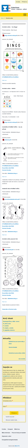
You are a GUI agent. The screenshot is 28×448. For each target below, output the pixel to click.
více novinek (22, 359)
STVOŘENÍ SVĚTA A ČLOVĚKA (10, 77)
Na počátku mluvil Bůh (8, 168)
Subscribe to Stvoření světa (9, 309)
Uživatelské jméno (7, 401)
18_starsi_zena (7, 323)
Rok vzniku (5, 117)
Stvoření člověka (6, 170)
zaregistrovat (6, 376)
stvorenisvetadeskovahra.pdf (12, 199)
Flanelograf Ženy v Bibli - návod (11, 321)
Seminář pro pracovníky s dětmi (17, 353)
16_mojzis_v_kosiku (8, 328)
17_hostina (6, 326)
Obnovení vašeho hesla (11, 420)
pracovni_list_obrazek (7, 39)
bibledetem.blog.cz (12, 173)
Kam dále (4, 173)
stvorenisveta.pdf (8, 249)
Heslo (4, 406)
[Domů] (5, 8)
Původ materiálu (6, 30)
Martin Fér (17, 446)
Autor (15, 96)
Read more (4, 80)
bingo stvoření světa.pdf (10, 35)
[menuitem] (18, 2)
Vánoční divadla (13, 347)
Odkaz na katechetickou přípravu (10, 75)
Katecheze (15, 7)
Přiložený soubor (6, 33)
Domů (2, 18)
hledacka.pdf (7, 140)
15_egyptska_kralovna (9, 330)
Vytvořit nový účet (10, 416)
